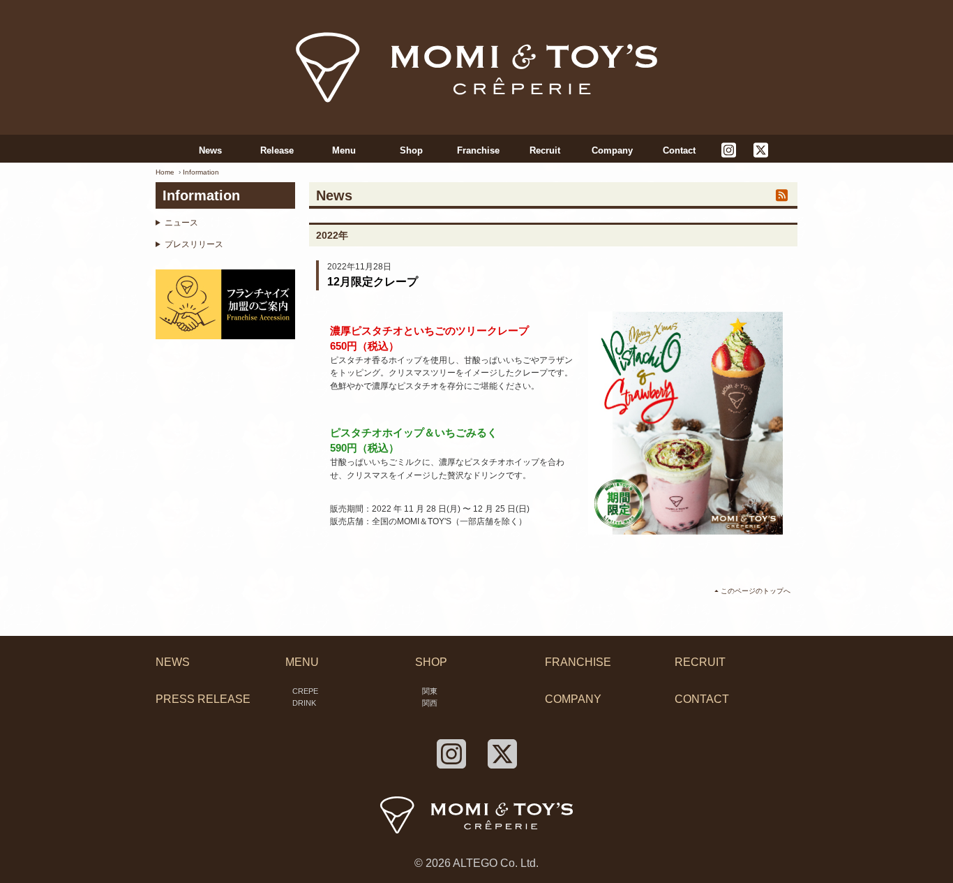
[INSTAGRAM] (728, 151)
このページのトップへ (755, 591)
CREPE (305, 691)
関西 (429, 703)
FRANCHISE (578, 662)
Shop (411, 150)
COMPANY (573, 699)
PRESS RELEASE (203, 699)
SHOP (431, 662)
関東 (429, 691)
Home (165, 172)
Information (201, 172)
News (210, 150)
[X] (760, 151)
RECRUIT (700, 662)
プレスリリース (194, 244)
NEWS (173, 662)
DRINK (304, 703)
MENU (302, 662)
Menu (344, 150)
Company (612, 150)
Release (277, 150)
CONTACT (702, 699)
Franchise (478, 150)
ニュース (181, 223)
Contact (679, 150)
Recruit (545, 150)
